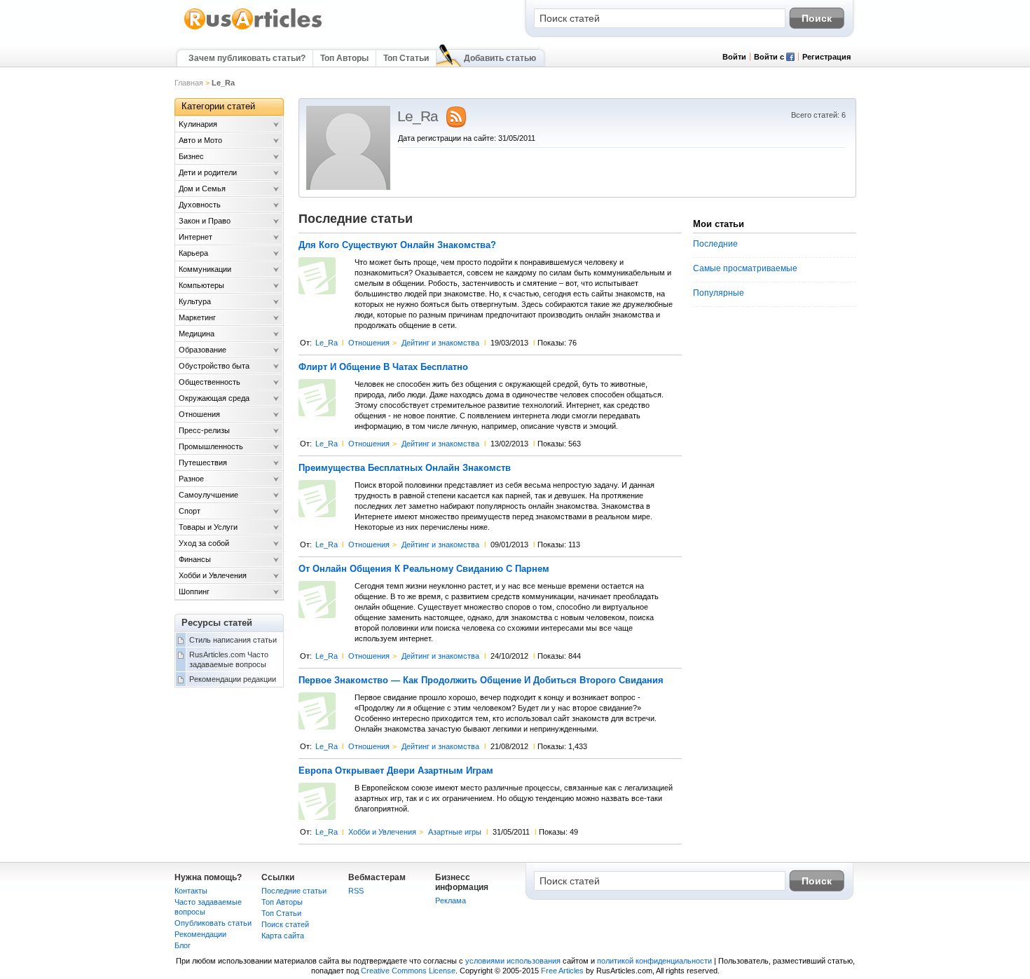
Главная (188, 82)
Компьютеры (201, 285)
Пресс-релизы (204, 430)
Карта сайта (282, 935)
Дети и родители (208, 172)
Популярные (718, 293)
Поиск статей (285, 924)
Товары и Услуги (208, 527)
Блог (182, 945)
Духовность (200, 204)
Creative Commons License (408, 970)
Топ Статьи (406, 58)
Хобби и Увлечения (382, 832)
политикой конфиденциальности (654, 961)
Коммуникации (205, 269)
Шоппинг (194, 591)
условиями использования (513, 961)
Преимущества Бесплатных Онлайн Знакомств (404, 468)
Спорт (189, 511)
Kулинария (198, 124)
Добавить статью (500, 58)
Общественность (209, 382)
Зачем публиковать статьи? (246, 58)
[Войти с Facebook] (790, 58)
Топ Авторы (344, 58)
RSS (356, 890)
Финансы (195, 559)
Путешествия (203, 462)
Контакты (190, 890)
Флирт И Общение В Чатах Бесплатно (383, 367)
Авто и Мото (200, 140)
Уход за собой (204, 543)
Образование (202, 349)
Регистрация (826, 57)
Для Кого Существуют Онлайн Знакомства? (397, 245)
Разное (191, 478)
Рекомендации (200, 934)
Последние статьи (294, 890)
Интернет (195, 237)
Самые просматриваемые (745, 268)
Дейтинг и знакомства (440, 342)
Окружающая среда (214, 398)
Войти (734, 57)
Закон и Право (205, 221)
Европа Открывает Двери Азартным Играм (395, 771)
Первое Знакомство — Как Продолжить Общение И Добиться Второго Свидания (481, 680)
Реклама (450, 900)
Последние (715, 244)
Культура (195, 301)
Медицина (196, 333)
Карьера (193, 253)
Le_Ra (326, 342)
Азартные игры (454, 832)
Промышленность (211, 446)
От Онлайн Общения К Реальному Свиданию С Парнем (423, 569)
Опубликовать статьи (213, 923)
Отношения (369, 342)
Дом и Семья (202, 188)
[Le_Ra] (348, 187)
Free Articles (562, 970)
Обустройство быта (214, 366)
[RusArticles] (253, 29)
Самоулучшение (208, 495)
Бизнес (191, 156)
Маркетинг (197, 317)
